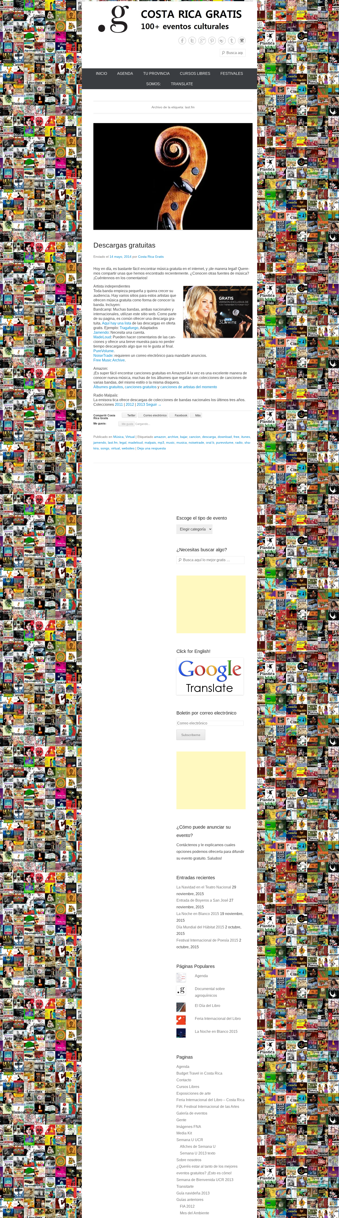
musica (181, 442)
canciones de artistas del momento (188, 387)
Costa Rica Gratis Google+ (202, 40)
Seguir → (153, 404)
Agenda (125, 74)
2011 (119, 404)
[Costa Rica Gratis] (169, 18)
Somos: (153, 84)
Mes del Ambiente (194, 1213)
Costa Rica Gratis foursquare (222, 40)
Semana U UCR (189, 1140)
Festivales (231, 74)
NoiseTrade (103, 356)
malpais (150, 442)
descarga (209, 437)
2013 (141, 404)
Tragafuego (129, 328)
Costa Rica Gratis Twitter (192, 40)
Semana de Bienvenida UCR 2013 (204, 1180)
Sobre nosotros (188, 1160)
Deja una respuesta (151, 448)
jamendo (99, 442)
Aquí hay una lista (116, 323)
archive (173, 437)
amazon (160, 437)
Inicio (101, 74)
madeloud (135, 442)
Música (118, 437)
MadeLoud (102, 337)
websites (128, 448)
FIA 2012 (187, 1206)
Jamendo (101, 332)
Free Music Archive (109, 360)
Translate (182, 84)
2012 (130, 404)
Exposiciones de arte (193, 1093)
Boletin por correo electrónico (206, 712)
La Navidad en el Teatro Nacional (203, 887)
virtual (115, 448)
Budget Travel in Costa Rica (199, 1073)
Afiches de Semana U (198, 1146)
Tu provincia (156, 74)
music (170, 442)
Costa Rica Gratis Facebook (182, 40)
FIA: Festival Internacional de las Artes (207, 1107)
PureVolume (103, 351)
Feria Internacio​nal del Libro (218, 1019)
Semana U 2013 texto (197, 1153)
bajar (183, 437)
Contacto (183, 1080)
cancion (194, 437)
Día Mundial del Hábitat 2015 (200, 927)
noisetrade (196, 442)
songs (105, 448)
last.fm (113, 442)
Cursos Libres (195, 74)
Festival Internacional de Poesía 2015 (207, 940)
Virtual (130, 437)
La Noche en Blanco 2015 (197, 914)
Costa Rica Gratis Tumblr (232, 40)
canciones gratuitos (141, 387)
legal (122, 442)
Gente (181, 1120)
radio (239, 442)
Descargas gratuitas (124, 245)
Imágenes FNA (188, 1127)
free (236, 437)
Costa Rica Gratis (151, 256)
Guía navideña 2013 (193, 1193)
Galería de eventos (191, 1113)
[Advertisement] (211, 604)
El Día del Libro (207, 1006)
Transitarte (185, 1186)
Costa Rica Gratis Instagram (242, 40)
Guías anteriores (189, 1200)
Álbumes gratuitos (108, 387)
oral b (210, 442)
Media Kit (184, 1133)
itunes (245, 437)
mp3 (161, 442)
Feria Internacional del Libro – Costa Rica (210, 1100)
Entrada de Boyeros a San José (202, 900)
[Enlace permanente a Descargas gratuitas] (173, 176)
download (225, 437)
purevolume (224, 442)
